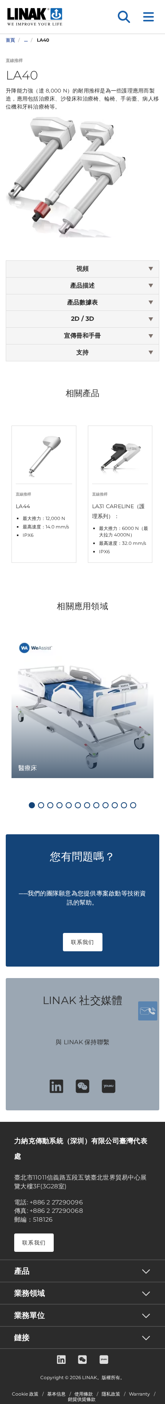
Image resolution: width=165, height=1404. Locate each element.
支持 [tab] (82, 352)
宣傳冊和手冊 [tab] (82, 335)
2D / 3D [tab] (82, 318)
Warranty (139, 1394)
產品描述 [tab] (82, 285)
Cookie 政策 (25, 1394)
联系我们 (82, 942)
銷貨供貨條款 (82, 1399)
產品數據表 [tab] (82, 302)
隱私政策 (111, 1394)
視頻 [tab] (82, 268)
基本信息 (56, 1394)
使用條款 (83, 1394)
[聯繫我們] (147, 1010)
